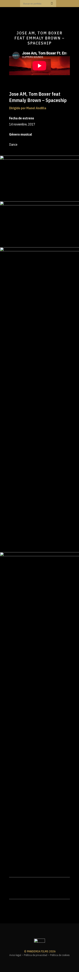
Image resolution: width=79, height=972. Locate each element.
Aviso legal (15, 955)
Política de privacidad (35, 955)
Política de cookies (60, 955)
